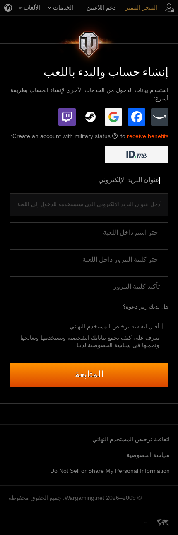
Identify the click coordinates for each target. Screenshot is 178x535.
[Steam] (90, 117)
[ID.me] (136, 154)
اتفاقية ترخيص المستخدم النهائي (108, 326)
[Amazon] (159, 117)
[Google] (113, 117)
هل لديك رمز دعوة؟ (145, 307)
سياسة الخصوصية (148, 455)
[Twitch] (67, 117)
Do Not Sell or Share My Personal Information (110, 470)
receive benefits (147, 136)
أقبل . (113, 326)
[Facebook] (136, 117)
